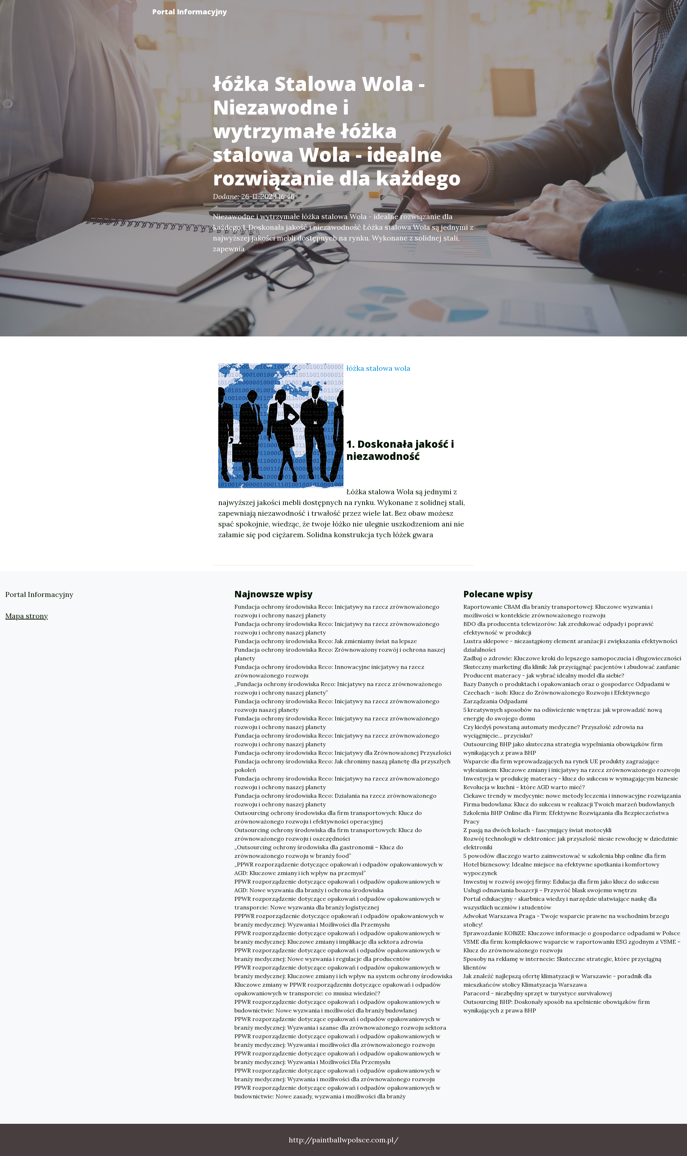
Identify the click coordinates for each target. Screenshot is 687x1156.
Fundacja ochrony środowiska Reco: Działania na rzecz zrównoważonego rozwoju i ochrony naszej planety (335, 800)
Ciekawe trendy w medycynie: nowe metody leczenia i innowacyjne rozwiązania (572, 795)
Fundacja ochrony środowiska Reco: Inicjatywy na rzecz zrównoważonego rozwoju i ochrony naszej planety (336, 611)
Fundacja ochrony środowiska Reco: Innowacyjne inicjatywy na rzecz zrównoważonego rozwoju (329, 671)
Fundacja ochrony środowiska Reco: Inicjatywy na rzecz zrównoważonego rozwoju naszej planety (336, 705)
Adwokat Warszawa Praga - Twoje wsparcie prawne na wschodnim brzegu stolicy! (566, 920)
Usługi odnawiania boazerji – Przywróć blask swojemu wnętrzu (550, 890)
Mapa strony (26, 615)
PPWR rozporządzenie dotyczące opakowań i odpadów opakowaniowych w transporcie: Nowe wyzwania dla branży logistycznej (337, 903)
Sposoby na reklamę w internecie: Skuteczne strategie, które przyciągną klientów (562, 963)
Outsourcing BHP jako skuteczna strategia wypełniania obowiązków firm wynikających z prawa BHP (563, 748)
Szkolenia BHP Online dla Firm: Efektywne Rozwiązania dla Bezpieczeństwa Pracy (566, 817)
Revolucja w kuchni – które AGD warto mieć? (524, 787)
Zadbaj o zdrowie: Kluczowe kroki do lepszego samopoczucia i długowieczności (572, 658)
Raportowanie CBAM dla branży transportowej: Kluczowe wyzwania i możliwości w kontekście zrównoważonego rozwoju (558, 611)
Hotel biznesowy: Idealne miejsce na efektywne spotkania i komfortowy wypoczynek (561, 868)
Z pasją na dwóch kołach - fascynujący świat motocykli (537, 830)
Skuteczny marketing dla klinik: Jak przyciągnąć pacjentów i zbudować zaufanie (571, 666)
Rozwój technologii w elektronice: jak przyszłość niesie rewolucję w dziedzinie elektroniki (570, 843)
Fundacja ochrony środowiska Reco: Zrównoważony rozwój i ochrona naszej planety (339, 654)
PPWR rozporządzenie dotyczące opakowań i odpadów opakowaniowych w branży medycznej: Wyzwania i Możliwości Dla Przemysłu (337, 1057)
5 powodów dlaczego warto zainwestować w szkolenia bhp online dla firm (564, 855)
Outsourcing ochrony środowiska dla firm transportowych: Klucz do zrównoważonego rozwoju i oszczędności (328, 834)
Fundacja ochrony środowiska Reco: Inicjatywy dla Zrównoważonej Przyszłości (342, 752)
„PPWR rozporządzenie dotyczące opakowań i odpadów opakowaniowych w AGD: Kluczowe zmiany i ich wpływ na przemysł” (338, 868)
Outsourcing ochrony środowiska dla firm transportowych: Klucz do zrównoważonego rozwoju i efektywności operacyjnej (328, 817)
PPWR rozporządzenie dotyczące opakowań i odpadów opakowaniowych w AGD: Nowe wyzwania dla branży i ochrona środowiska (337, 886)
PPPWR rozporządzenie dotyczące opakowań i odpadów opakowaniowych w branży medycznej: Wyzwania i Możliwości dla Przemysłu (339, 920)
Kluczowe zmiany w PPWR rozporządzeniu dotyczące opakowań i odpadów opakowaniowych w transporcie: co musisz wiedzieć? (337, 989)
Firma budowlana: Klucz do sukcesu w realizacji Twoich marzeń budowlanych (568, 804)
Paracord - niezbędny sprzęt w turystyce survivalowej (537, 993)
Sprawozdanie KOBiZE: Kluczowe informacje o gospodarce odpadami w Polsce (571, 933)
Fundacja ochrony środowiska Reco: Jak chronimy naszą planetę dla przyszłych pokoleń (342, 765)
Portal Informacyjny (189, 11)
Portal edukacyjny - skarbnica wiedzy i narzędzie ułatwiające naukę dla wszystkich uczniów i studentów (560, 903)
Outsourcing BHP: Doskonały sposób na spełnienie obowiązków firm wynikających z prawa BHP (556, 1006)
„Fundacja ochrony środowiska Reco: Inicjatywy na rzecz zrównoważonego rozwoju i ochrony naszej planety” (338, 688)
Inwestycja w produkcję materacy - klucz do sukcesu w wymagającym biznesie (570, 778)
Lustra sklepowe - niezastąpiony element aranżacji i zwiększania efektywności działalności (570, 645)
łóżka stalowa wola (378, 368)
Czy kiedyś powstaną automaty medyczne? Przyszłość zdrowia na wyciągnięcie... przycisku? (553, 731)
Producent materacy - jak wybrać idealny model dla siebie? (543, 675)
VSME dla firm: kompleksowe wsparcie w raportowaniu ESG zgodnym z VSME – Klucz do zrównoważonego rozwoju (572, 946)
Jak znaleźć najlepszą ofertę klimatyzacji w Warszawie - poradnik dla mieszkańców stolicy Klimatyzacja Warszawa (557, 980)
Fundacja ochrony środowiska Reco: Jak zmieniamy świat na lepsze (325, 641)
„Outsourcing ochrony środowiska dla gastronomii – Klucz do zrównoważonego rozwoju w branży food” (318, 851)
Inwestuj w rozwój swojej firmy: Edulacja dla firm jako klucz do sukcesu (561, 881)
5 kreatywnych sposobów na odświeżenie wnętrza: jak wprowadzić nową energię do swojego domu (562, 714)
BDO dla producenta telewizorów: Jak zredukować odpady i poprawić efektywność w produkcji (558, 628)
